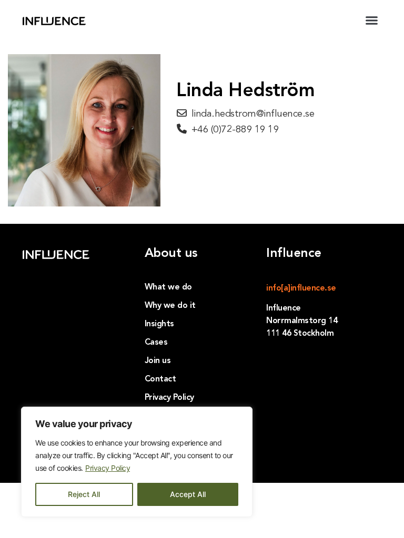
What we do (168, 287)
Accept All (188, 494)
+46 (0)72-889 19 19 (235, 130)
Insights (159, 324)
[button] (371, 20)
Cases (156, 342)
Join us (158, 361)
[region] (136, 462)
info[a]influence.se (301, 288)
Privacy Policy (107, 467)
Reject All (84, 494)
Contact (160, 379)
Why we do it (170, 306)
